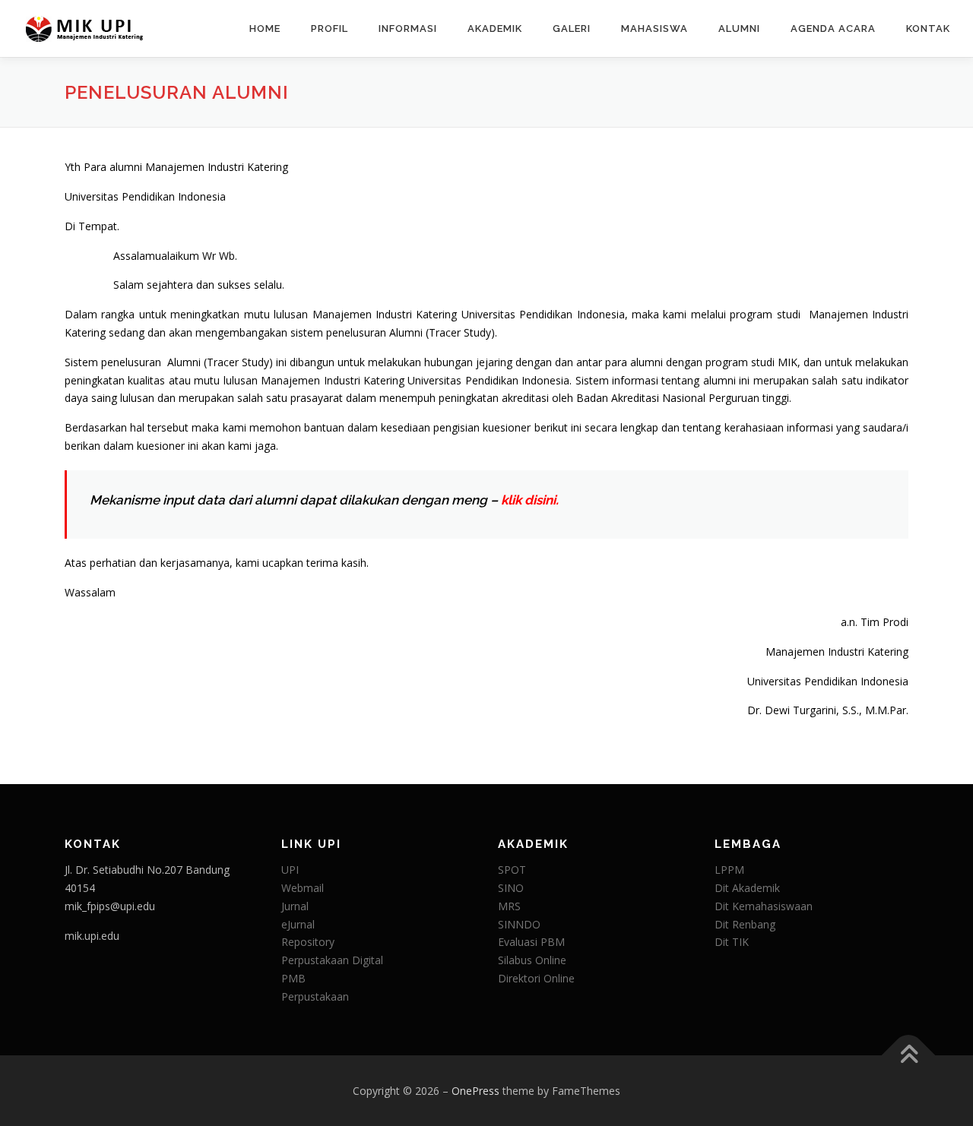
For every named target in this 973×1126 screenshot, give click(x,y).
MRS (509, 906)
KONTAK (928, 28)
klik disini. (530, 500)
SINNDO (519, 924)
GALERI (572, 28)
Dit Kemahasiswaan (764, 906)
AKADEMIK (494, 28)
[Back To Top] (909, 1055)
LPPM (729, 869)
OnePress (475, 1090)
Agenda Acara (833, 28)
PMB (293, 978)
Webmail (302, 888)
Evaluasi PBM (531, 942)
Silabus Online (532, 960)
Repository (307, 942)
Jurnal (295, 906)
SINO (511, 888)
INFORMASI (408, 28)
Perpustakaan (315, 996)
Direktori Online (536, 978)
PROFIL (329, 28)
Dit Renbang (745, 924)
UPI (290, 869)
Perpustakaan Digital (332, 960)
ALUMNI (739, 28)
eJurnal (298, 924)
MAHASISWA (654, 28)
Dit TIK (732, 942)
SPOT (512, 869)
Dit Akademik (747, 888)
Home (264, 28)
